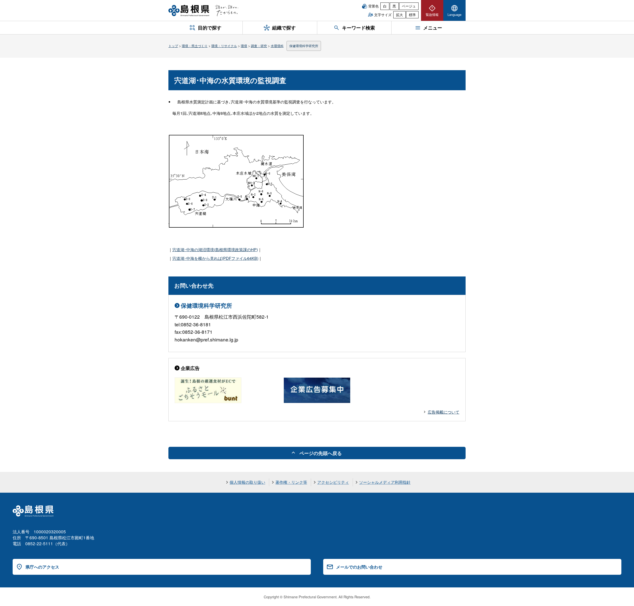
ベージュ (409, 5)
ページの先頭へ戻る (320, 453)
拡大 (399, 14)
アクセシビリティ (333, 482)
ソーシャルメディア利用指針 (385, 482)
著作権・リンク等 (291, 482)
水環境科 (277, 45)
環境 (244, 45)
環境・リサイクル (224, 45)
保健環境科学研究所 (303, 45)
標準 (412, 14)
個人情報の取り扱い (247, 482)
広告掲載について (443, 412)
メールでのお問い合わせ (359, 567)
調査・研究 (259, 45)
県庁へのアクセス (42, 567)
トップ (173, 45)
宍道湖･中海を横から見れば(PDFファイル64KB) (215, 258)
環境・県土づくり (195, 45)
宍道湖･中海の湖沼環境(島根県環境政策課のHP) (215, 249)
